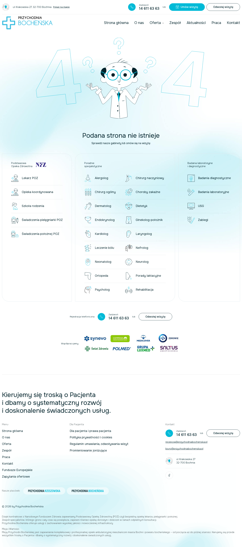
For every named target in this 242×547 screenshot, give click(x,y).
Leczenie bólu (104, 248)
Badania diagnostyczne (214, 178)
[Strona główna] (27, 22)
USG (201, 206)
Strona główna (116, 23)
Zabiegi (203, 220)
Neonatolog (103, 262)
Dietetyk (141, 206)
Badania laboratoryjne (213, 192)
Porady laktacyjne (148, 276)
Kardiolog (101, 234)
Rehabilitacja (144, 289)
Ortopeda (101, 276)
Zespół (175, 23)
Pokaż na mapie (61, 7)
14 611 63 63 (149, 9)
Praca (216, 23)
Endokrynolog (105, 220)
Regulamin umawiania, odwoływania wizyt (99, 444)
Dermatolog (103, 206)
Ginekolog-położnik (149, 220)
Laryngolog (144, 234)
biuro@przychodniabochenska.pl (184, 448)
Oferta (155, 23)
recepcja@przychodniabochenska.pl (186, 442)
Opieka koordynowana (37, 192)
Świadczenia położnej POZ (40, 234)
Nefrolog (142, 248)
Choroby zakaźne (148, 192)
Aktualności (196, 23)
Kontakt (233, 23)
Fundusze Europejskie (17, 470)
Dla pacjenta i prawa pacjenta (90, 431)
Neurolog (142, 262)
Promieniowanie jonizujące (88, 450)
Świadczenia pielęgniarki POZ (42, 220)
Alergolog (101, 178)
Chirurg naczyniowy (150, 178)
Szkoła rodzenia (33, 206)
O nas (139, 23)
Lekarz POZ (30, 178)
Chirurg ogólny (105, 192)
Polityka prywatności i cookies (91, 437)
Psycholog (102, 289)
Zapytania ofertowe (16, 476)
